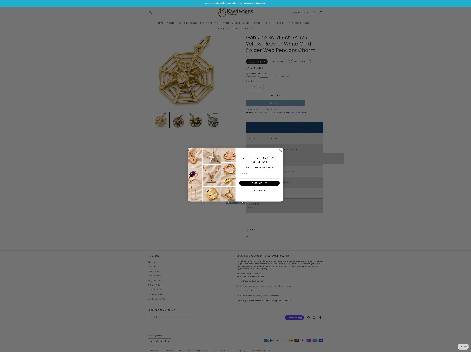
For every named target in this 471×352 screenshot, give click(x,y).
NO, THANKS (259, 190)
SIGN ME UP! (259, 183)
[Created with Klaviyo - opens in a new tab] (235, 203)
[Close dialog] (280, 150)
